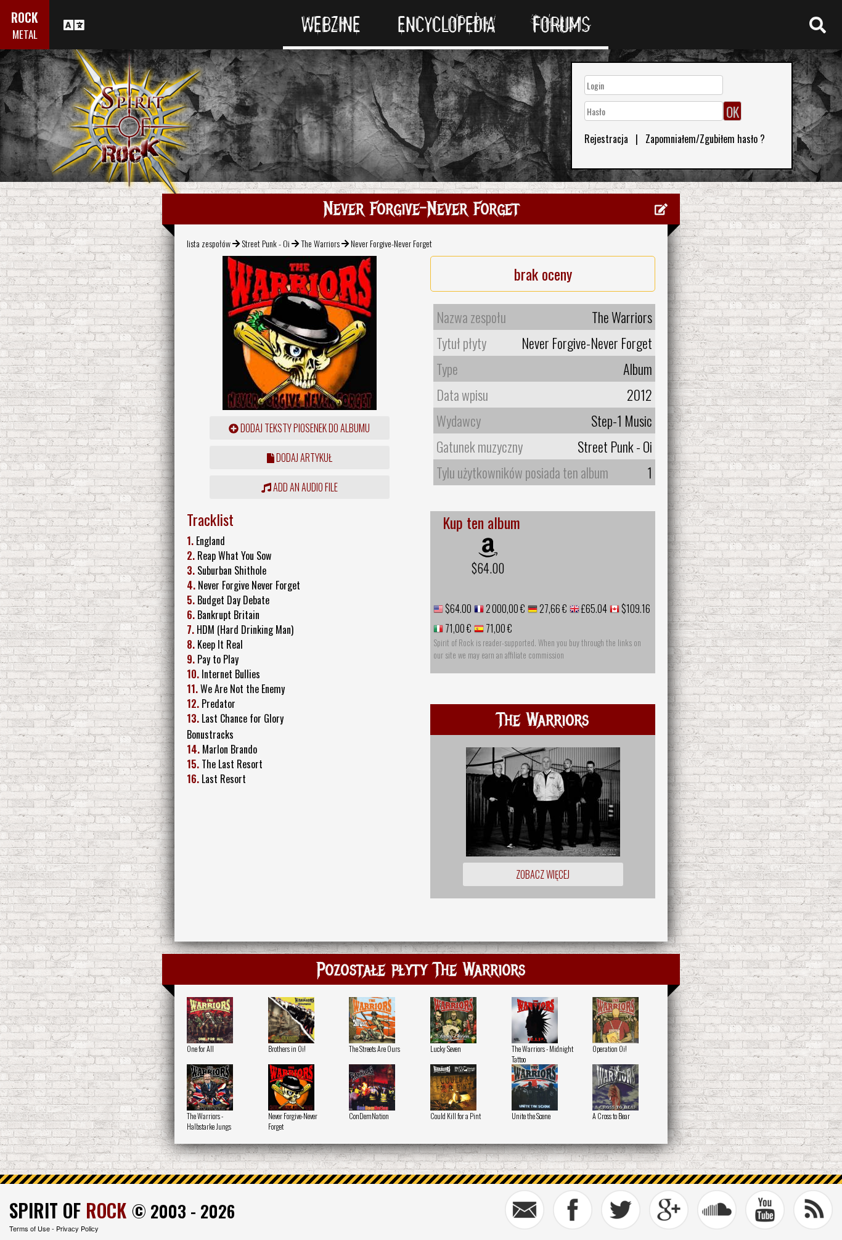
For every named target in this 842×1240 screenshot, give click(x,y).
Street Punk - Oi (266, 243)
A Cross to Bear (611, 1116)
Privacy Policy (77, 1228)
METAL (25, 34)
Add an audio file (304, 487)
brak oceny (543, 274)
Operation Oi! (609, 1048)
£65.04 (593, 608)
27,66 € (552, 608)
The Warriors (320, 243)
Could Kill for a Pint (455, 1116)
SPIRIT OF (67, 1210)
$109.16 (634, 608)
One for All (200, 1048)
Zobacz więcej (543, 874)
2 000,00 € (504, 608)
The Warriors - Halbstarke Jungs (209, 1121)
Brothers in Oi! (287, 1048)
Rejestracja (606, 138)
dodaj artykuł (303, 457)
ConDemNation (369, 1116)
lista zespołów (209, 243)
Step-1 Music (621, 420)
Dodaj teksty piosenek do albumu (304, 428)
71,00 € (457, 628)
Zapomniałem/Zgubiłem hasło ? (705, 138)
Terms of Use (29, 1228)
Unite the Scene (531, 1116)
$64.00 (488, 568)
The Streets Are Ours (374, 1048)
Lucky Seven (445, 1048)
